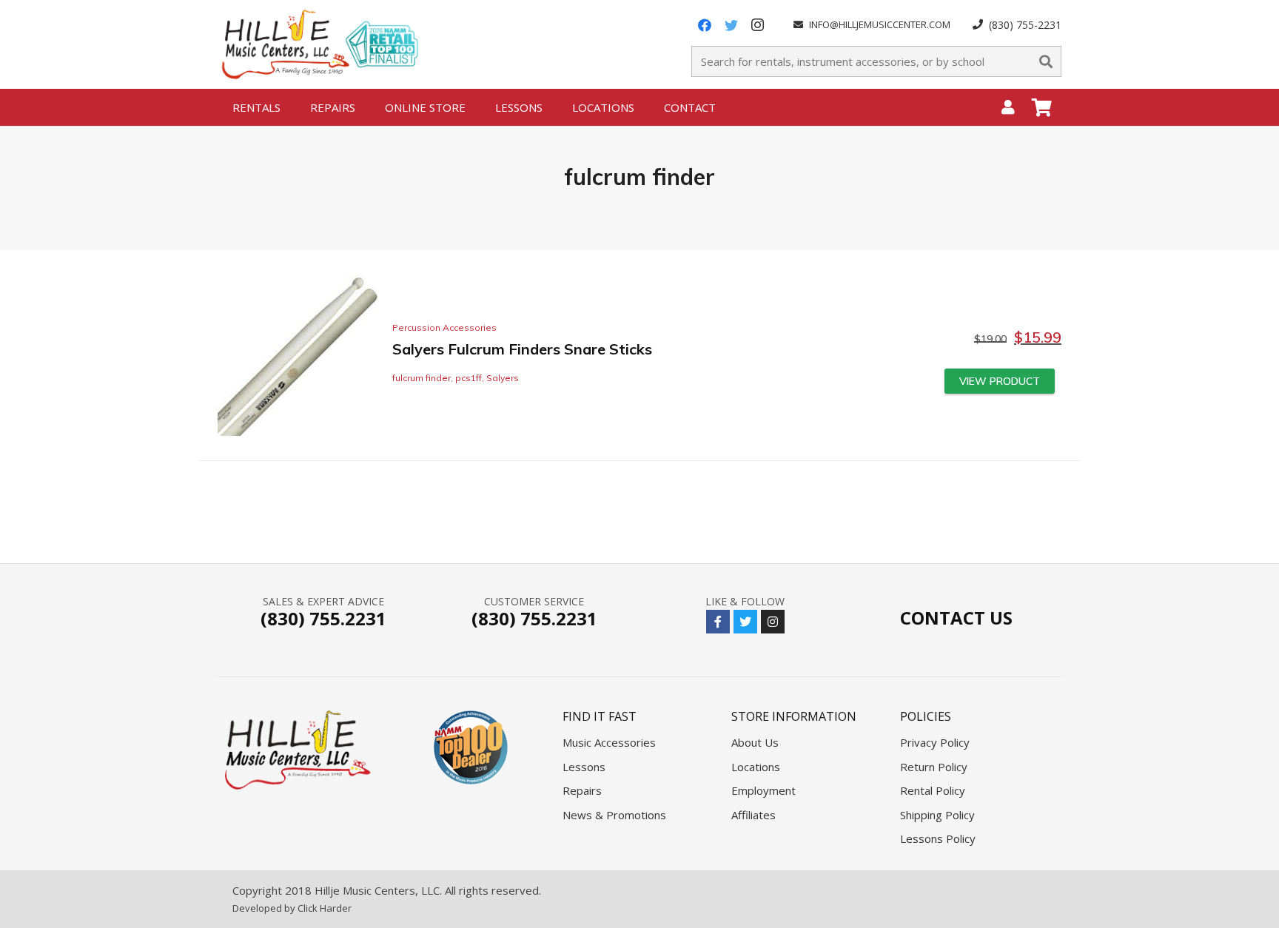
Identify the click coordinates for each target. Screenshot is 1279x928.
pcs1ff (468, 377)
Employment (763, 790)
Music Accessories (609, 742)
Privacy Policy (935, 742)
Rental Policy (932, 790)
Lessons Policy (938, 838)
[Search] (1045, 61)
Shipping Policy (937, 814)
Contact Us (956, 617)
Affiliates (753, 814)
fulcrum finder (421, 377)
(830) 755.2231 (323, 618)
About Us (755, 742)
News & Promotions (614, 814)
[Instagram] (758, 25)
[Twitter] (731, 25)
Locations (755, 766)
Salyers (502, 377)
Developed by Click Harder (292, 908)
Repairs (582, 790)
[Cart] (1041, 107)
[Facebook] (704, 25)
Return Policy (933, 766)
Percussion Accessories (444, 327)
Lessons (584, 766)
